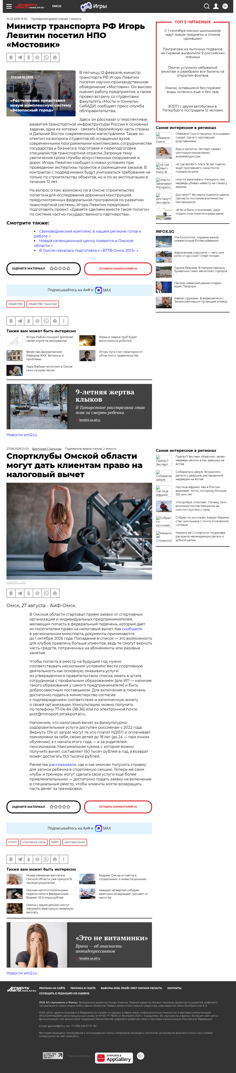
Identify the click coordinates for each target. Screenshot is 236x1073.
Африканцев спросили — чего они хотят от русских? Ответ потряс (199, 254)
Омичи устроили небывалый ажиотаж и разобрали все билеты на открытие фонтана (192, 72)
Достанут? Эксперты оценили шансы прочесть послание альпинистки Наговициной (202, 198)
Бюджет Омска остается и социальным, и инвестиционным (122, 877)
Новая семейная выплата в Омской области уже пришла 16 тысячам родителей (49, 879)
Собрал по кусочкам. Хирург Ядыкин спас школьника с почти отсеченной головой (202, 521)
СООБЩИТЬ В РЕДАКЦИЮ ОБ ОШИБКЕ (64, 993)
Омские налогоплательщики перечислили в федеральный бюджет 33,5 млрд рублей (47, 893)
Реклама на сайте (52, 988)
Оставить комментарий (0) (118, 268)
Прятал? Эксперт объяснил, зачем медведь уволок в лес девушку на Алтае (200, 460)
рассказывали (62, 764)
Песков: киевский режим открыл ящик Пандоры (197, 285)
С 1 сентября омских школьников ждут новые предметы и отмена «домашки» (193, 35)
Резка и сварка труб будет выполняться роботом (118, 338)
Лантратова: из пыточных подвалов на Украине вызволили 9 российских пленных (193, 53)
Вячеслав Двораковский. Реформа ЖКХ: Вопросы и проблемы (45, 355)
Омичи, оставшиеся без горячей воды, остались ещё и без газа (193, 90)
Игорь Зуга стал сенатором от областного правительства (121, 353)
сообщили (132, 629)
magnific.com (16, 582)
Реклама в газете (83, 988)
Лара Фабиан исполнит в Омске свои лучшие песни (49, 368)
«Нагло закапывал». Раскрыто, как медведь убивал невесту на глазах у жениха (201, 183)
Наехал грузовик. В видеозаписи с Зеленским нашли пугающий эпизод (200, 300)
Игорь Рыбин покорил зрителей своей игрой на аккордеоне (49, 338)
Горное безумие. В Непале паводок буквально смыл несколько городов (200, 269)
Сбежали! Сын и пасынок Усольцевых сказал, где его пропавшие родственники (203, 137)
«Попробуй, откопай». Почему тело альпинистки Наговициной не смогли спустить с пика (201, 506)
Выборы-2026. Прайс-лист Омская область (131, 988)
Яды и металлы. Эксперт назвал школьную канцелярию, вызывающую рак (198, 152)
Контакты (174, 988)
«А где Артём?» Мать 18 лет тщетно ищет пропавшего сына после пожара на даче (201, 167)
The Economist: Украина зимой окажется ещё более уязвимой (196, 239)
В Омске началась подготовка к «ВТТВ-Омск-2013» (87, 250)
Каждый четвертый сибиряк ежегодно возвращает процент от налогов (123, 893)
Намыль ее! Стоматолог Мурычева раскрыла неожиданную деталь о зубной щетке (200, 536)
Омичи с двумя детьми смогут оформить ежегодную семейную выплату (49, 908)
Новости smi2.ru (21, 435)
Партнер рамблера (79, 1056)
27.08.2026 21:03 (17, 448)
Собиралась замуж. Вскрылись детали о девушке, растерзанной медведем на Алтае (199, 475)
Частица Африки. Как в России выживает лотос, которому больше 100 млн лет (201, 490)
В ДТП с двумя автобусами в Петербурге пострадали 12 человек (192, 108)
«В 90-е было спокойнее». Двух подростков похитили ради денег (200, 211)
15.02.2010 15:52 (16, 19)
